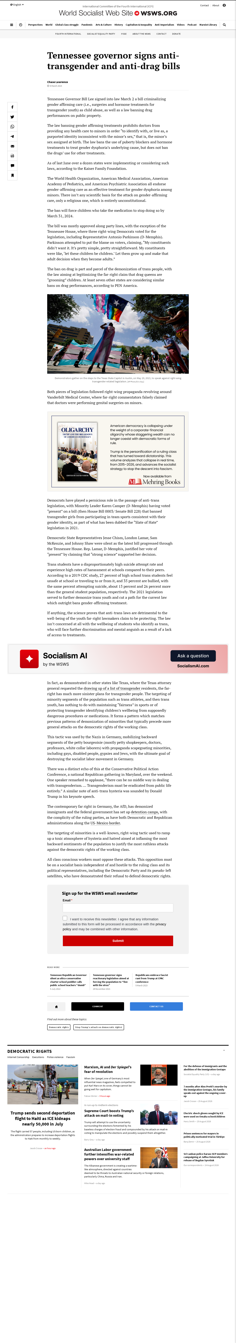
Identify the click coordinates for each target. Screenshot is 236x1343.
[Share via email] (12, 146)
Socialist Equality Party (101, 33)
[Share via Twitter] (12, 117)
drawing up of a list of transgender (112, 688)
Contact (204, 5)
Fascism (70, 1057)
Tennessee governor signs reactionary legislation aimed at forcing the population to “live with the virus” (111, 980)
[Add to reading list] (12, 175)
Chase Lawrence (57, 82)
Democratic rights (59, 1027)
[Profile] (224, 6)
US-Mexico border (105, 822)
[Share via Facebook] (12, 107)
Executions (38, 1057)
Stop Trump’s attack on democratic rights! (98, 1027)
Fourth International (68, 33)
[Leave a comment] (12, 165)
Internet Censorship (18, 1057)
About (215, 5)
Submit (118, 941)
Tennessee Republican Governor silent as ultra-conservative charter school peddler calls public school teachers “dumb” (68, 980)
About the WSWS (142, 33)
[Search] (224, 26)
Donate (176, 33)
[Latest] (20, 26)
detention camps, (145, 811)
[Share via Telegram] (12, 136)
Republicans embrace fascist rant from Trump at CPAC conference (152, 978)
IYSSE (124, 33)
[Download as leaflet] (12, 156)
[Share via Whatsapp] (12, 126)
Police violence (55, 1057)
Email (66, 900)
